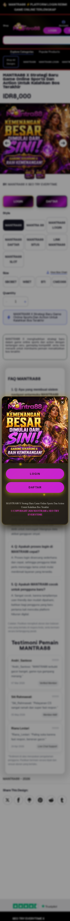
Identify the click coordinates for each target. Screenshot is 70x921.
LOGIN (35, 473)
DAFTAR (35, 487)
